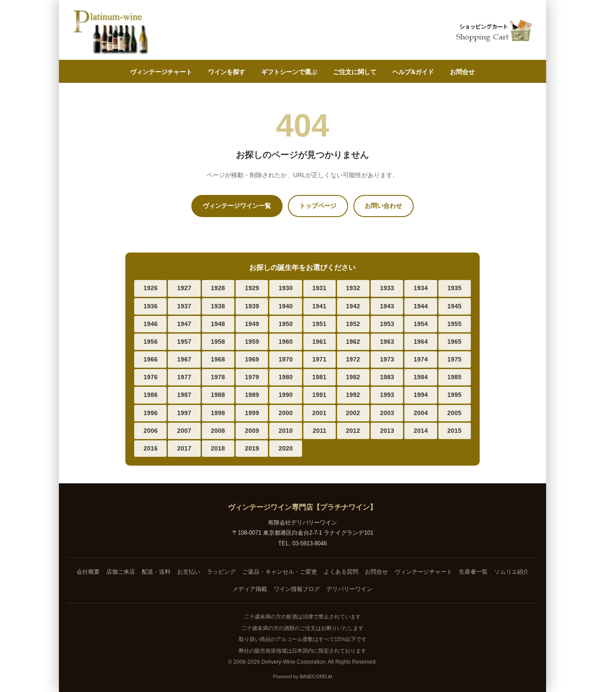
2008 (218, 430)
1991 (319, 394)
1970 (286, 359)
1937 (184, 306)
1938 (218, 306)
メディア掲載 (250, 589)
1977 (184, 377)
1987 (184, 394)
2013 (387, 430)
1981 (319, 377)
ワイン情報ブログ (297, 589)
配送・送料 (156, 571)
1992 (353, 394)
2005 (454, 412)
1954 (421, 323)
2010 (286, 430)
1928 (218, 288)
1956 (150, 341)
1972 (353, 359)
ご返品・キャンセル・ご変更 (279, 571)
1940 (286, 306)
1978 (218, 377)
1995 (454, 394)
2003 (387, 412)
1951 (319, 323)
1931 (319, 288)
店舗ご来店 (120, 571)
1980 (286, 377)
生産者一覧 (473, 571)
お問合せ (462, 71)
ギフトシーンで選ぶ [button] (289, 71)
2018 (218, 448)
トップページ (318, 205)
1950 (286, 323)
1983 (387, 377)
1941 (319, 306)
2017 (184, 448)
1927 (184, 288)
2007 (184, 430)
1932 (353, 288)
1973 (387, 359)
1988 (218, 394)
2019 (252, 448)
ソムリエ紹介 (511, 571)
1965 (454, 341)
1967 (184, 359)
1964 (421, 341)
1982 (353, 377)
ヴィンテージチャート (161, 71)
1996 (150, 412)
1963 (387, 341)
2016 (150, 448)
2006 (150, 430)
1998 (218, 412)
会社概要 (88, 571)
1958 (218, 341)
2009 (252, 430)
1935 (454, 288)
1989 (252, 394)
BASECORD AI (316, 676)
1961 (319, 341)
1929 (252, 288)
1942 (353, 306)
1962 (353, 341)
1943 (387, 306)
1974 (421, 359)
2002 (353, 412)
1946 (150, 323)
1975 (454, 359)
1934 (421, 288)
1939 (252, 306)
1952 (353, 323)
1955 (454, 323)
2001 (319, 412)
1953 (387, 323)
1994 (421, 394)
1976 (150, 377)
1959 (252, 341)
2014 (421, 430)
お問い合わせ (383, 205)
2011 (319, 430)
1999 (252, 412)
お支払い (188, 571)
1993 (387, 394)
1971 (319, 359)
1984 (421, 377)
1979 (252, 377)
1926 (150, 288)
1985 (454, 377)
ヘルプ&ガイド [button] (413, 71)
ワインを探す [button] (226, 71)
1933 (387, 288)
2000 (286, 412)
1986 (150, 394)
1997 (184, 412)
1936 (150, 306)
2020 (286, 448)
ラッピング (221, 571)
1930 (286, 288)
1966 (150, 359)
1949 (252, 323)
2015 (454, 430)
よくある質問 (341, 571)
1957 (184, 341)
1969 (252, 359)
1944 (421, 306)
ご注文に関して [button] (354, 71)
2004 (421, 412)
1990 (286, 394)
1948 (218, 323)
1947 (184, 323)
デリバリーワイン (349, 589)
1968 (218, 359)
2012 (353, 430)
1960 (286, 341)
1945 (454, 306)
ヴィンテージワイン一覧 (237, 205)
